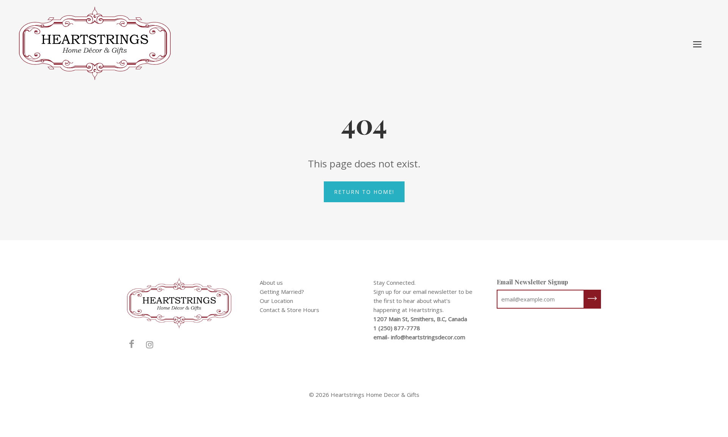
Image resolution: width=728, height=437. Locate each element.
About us (271, 282)
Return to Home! (364, 191)
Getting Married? (282, 291)
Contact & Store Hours (289, 310)
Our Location (276, 300)
